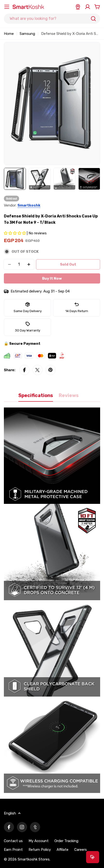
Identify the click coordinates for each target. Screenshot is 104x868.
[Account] (87, 7)
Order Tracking (66, 841)
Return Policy (40, 849)
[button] (15, 233)
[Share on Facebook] (24, 370)
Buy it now (52, 278)
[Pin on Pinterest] (50, 370)
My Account (39, 841)
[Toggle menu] (7, 7)
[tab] (35, 397)
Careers (80, 849)
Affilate (62, 849)
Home (9, 33)
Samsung (27, 33)
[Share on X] (37, 370)
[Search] (93, 19)
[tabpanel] (52, 600)
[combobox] (52, 19)
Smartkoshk (28, 205)
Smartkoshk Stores (34, 859)
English (10, 813)
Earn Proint (13, 849)
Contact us (13, 841)
